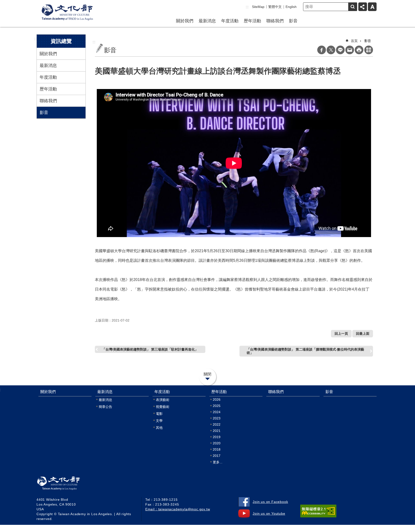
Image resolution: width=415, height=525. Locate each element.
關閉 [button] (207, 374)
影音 (293, 20)
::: (247, 7)
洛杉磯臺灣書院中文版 (67, 13)
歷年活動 (252, 20)
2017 (216, 456)
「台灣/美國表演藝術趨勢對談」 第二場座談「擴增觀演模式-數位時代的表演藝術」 (305, 351)
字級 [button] (372, 6)
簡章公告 (105, 407)
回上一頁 (341, 333)
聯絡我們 (275, 20)
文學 (159, 421)
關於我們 (184, 20)
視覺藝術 (162, 407)
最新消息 (207, 20)
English (291, 7)
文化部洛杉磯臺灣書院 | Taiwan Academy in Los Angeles (65, 484)
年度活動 (229, 20)
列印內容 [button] (359, 50)
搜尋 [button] (352, 6)
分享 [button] (362, 6)
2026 (216, 399)
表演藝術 (162, 400)
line (340, 50)
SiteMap (258, 7)
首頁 (354, 41)
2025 (216, 406)
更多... (217, 462)
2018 (216, 449)
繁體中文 (275, 7)
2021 (216, 431)
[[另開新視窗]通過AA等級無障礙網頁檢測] (318, 511)
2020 (216, 443)
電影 (159, 414)
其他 (159, 428)
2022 (216, 424)
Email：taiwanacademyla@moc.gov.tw (177, 509)
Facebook (321, 50)
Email (349, 50)
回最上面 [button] (362, 333)
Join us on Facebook (270, 502)
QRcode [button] (368, 50)
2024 (216, 412)
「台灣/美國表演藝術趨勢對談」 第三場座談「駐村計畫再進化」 (150, 349)
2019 (216, 437)
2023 (216, 418)
